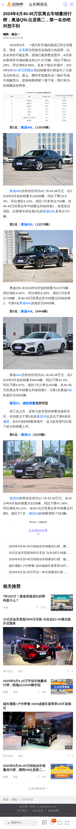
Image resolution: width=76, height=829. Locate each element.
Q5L (30, 224)
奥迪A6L (27, 127)
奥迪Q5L (49, 211)
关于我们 (22, 810)
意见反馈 (38, 810)
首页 (5, 799)
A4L (19, 375)
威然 (6, 421)
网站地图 (53, 810)
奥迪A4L (25, 303)
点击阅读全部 (38, 530)
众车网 (23, 50)
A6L (70, 390)
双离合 (29, 70)
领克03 (14, 403)
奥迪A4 (26, 311)
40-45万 (18, 70)
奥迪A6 (15, 191)
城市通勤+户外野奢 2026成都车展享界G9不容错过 (42, 566)
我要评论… (17, 822)
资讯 (14, 799)
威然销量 (29, 403)
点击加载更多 (36, 788)
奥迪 (24, 224)
